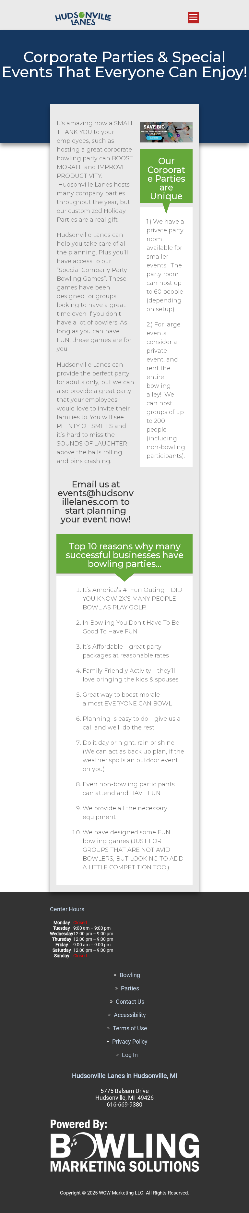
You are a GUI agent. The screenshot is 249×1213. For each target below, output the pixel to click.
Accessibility (130, 1014)
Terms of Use (130, 1028)
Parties (130, 988)
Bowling (130, 975)
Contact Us (130, 1001)
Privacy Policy (130, 1041)
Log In (130, 1054)
